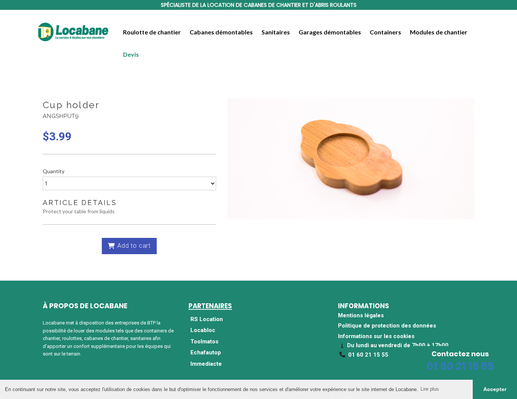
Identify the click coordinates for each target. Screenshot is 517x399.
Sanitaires (276, 32)
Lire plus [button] (429, 389)
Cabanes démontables (221, 32)
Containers (385, 32)
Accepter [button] (494, 389)
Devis (131, 54)
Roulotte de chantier (152, 32)
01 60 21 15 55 (460, 366)
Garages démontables (330, 32)
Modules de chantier (438, 32)
